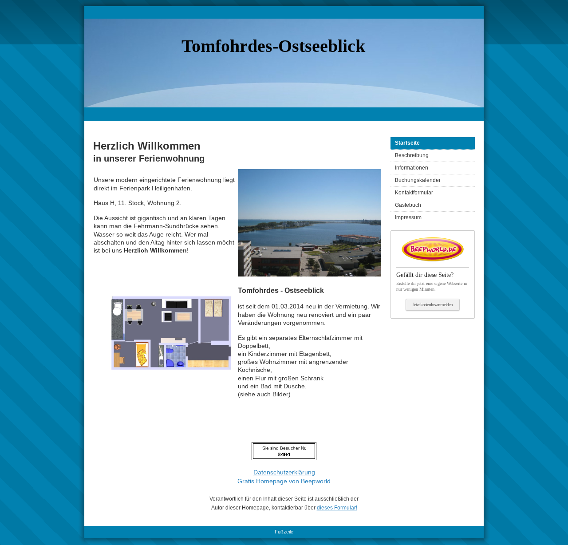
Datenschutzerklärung (284, 472)
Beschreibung (412, 155)
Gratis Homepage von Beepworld (284, 481)
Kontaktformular (414, 193)
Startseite (407, 143)
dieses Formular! (337, 508)
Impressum (408, 217)
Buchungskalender (418, 180)
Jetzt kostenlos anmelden (433, 304)
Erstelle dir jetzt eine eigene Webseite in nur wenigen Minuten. (431, 282)
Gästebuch (408, 205)
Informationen (411, 168)
